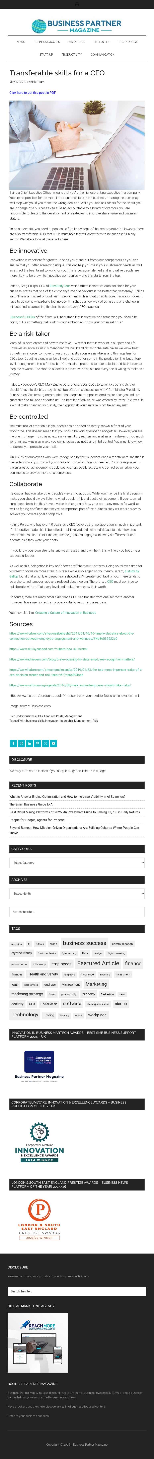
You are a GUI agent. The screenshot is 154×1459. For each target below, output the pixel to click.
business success (84, 943)
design (98, 953)
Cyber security (69, 953)
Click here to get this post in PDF (32, 93)
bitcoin (40, 944)
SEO (32, 1004)
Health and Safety (43, 974)
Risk (95, 720)
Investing (105, 974)
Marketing (96, 984)
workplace (97, 1015)
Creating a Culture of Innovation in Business (65, 613)
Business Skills (33, 716)
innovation (52, 720)
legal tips (50, 984)
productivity (69, 994)
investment (123, 974)
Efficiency (39, 964)
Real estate (107, 994)
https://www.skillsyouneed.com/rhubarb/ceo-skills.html (48, 649)
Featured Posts (53, 716)
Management (73, 716)
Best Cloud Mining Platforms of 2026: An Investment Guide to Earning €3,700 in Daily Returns (74, 812)
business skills (35, 720)
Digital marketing (116, 953)
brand (53, 944)
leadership (66, 720)
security (17, 1004)
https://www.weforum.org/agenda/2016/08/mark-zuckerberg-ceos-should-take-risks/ (70, 685)
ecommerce (19, 964)
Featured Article (98, 963)
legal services (31, 985)
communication (122, 944)
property (88, 994)
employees (62, 963)
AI (29, 944)
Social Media (49, 1004)
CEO (110, 581)
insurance (87, 974)
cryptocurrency (21, 953)
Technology (24, 1015)
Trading (49, 1015)
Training (64, 1015)
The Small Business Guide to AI (31, 804)
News (52, 994)
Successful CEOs (22, 317)
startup (121, 1004)
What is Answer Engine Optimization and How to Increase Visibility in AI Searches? (67, 797)
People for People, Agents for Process (37, 820)
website (78, 1015)
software (72, 1003)
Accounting (16, 944)
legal (14, 984)
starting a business (98, 1004)
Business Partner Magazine (77, 26)
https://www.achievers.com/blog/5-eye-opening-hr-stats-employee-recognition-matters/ (72, 659)
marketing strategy (27, 994)
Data (85, 953)
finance (133, 963)
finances (16, 974)
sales (122, 994)
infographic (69, 974)
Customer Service (47, 953)
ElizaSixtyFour (60, 286)
